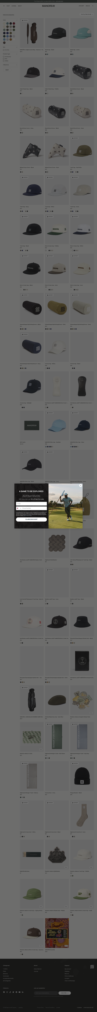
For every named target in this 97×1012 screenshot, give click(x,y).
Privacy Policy (26, 515)
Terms (30, 515)
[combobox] (19, 508)
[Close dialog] (80, 485)
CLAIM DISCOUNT (31, 519)
